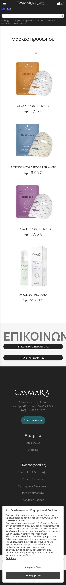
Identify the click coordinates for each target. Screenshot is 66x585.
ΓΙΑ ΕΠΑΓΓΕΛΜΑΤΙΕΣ (33, 357)
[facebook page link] (3, 20)
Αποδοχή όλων (33, 575)
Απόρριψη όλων (33, 567)
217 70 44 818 (34, 420)
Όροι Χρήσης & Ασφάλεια (33, 486)
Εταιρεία (33, 449)
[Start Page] (33, 3)
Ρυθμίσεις (11, 558)
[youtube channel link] (8, 20)
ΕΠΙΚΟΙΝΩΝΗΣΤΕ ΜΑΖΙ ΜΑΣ (33, 346)
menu (4, 3)
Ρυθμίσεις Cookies (33, 500)
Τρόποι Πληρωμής (33, 479)
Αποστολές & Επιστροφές (33, 472)
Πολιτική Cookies (15, 520)
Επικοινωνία (33, 442)
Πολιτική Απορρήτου (33, 493)
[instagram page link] (5, 20)
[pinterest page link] (11, 20)
